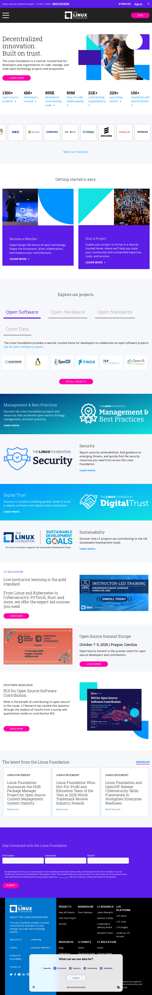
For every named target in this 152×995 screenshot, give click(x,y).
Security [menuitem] (62, 923)
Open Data (17, 329)
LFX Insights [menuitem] (122, 927)
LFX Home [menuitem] (121, 915)
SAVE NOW (16, 616)
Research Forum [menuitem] (105, 933)
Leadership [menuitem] (36, 939)
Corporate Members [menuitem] (40, 947)
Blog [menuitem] (61, 947)
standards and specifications (140, 99)
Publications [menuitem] (64, 953)
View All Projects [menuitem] (67, 912)
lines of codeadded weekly (76, 99)
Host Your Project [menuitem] (67, 918)
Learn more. (12, 425)
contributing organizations (97, 99)
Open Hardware (68, 312)
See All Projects (76, 381)
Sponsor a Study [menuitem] (105, 918)
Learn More (16, 78)
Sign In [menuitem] (138, 4)
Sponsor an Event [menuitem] (86, 953)
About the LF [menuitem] (16, 939)
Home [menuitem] (81, 947)
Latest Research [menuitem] (105, 912)
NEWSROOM (143, 761)
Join (140, 15)
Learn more (87, 470)
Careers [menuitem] (13, 947)
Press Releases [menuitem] (85, 912)
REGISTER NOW (61, 3)
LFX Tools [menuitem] (121, 921)
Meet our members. (76, 152)
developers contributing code (53, 101)
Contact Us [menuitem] (15, 966)
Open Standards (114, 312)
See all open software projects (23, 347)
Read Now (16, 728)
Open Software (22, 312)
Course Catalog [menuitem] (104, 953)
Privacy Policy (63, 877)
